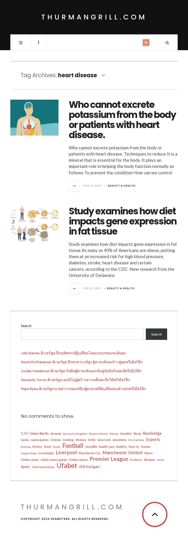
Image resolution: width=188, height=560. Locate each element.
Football (72, 445)
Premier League (109, 459)
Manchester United (122, 452)
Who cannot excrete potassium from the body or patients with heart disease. (122, 119)
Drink (92, 440)
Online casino (30, 460)
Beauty (114, 433)
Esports (153, 439)
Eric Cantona (136, 439)
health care (106, 446)
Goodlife (91, 446)
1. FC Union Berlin (35, 433)
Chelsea (55, 440)
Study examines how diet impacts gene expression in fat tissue (123, 221)
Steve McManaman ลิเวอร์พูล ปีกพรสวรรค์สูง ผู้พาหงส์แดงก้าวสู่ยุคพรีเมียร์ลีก (82, 362)
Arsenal (55, 433)
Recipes (149, 460)
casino (25, 440)
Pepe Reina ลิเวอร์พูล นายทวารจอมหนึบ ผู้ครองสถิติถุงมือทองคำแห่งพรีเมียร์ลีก (83, 388)
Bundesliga (152, 433)
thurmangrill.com (94, 17)
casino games (39, 440)
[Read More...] (74, 185)
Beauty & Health (121, 185)
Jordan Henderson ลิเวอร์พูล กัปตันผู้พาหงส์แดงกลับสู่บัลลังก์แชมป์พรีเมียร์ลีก (81, 371)
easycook (104, 440)
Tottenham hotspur (43, 466)
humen (146, 446)
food (47, 446)
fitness (37, 446)
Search (26, 325)
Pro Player (136, 459)
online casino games (54, 460)
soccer (160, 459)
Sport (25, 466)
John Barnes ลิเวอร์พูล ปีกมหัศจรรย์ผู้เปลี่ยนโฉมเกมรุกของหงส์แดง (73, 353)
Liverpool (66, 452)
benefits (126, 433)
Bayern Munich (98, 433)
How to (134, 446)
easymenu (120, 440)
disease (81, 440)
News (148, 453)
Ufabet (67, 465)
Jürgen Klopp (29, 453)
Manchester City (90, 453)
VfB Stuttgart (89, 466)
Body (137, 433)
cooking (68, 440)
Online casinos (78, 460)
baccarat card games (75, 433)
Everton (26, 446)
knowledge (46, 453)
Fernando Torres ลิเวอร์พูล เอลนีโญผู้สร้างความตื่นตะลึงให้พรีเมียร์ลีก (75, 379)
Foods (57, 446)
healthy (121, 446)
